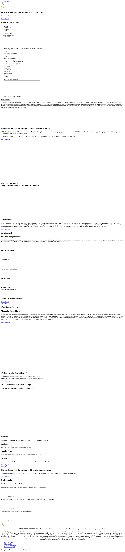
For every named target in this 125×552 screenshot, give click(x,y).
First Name (7, 66)
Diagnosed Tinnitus (15, 63)
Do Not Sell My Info (9, 547)
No (10, 51)
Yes (10, 50)
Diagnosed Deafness (15, 65)
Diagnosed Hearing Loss (16, 61)
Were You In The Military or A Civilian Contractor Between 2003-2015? (24, 48)
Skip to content (5, 1)
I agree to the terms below (13, 96)
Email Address (8, 73)
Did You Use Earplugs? (10, 53)
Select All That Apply (10, 58)
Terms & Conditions (9, 542)
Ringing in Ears (14, 60)
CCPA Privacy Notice (10, 545)
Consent (6, 95)
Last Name (7, 69)
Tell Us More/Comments (11, 79)
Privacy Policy (8, 544)
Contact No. (7, 76)
